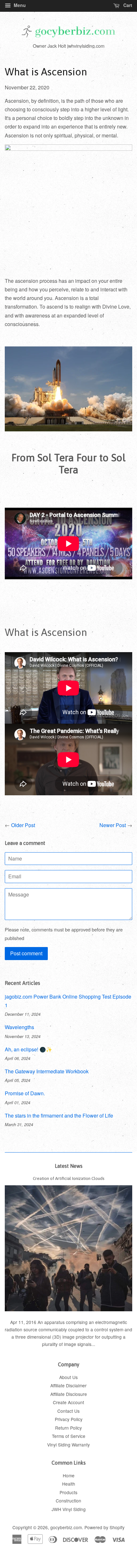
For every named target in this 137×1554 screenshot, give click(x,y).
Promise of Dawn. (25, 1093)
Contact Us (68, 1411)
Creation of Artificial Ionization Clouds (69, 1178)
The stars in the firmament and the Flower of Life (59, 1115)
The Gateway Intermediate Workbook (47, 1071)
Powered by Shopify (104, 1527)
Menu (19, 5)
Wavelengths (19, 1027)
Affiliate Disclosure (68, 1394)
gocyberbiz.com (66, 1527)
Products (68, 1492)
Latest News (69, 1166)
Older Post (23, 825)
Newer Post (112, 825)
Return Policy (68, 1428)
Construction (68, 1500)
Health (68, 1484)
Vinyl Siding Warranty (68, 1444)
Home (69, 1475)
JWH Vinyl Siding (69, 1509)
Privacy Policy (69, 1419)
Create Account (68, 1402)
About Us (68, 1377)
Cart (127, 5)
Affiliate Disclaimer (68, 1385)
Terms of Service (68, 1436)
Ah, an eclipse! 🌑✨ (28, 1049)
